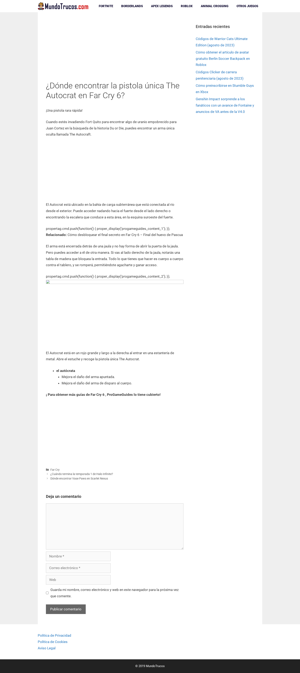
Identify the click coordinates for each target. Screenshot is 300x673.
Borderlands (132, 6)
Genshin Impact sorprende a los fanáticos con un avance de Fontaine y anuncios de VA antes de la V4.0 (225, 105)
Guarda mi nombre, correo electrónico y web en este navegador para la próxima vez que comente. (114, 593)
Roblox (187, 6)
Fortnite (106, 6)
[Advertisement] (114, 50)
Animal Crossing (214, 6)
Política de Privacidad (54, 635)
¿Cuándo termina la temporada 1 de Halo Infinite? (81, 474)
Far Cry (55, 470)
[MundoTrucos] (64, 6)
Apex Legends (162, 6)
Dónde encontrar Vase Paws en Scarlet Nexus (79, 478)
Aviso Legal (47, 648)
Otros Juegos (247, 6)
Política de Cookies (53, 642)
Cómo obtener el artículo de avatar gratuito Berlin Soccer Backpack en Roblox (223, 58)
